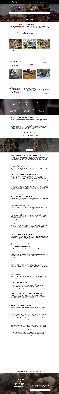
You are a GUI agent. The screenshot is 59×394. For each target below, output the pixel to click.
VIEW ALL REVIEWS (29, 149)
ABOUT (43, 2)
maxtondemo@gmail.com (19, 333)
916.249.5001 (16, 65)
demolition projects (19, 219)
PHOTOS (33, 2)
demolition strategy (26, 243)
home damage (42, 84)
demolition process (45, 186)
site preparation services (42, 310)
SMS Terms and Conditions (38, 371)
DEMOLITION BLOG (38, 2)
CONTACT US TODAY (40, 389)
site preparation (35, 208)
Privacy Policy (30, 371)
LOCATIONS (47, 2)
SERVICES (28, 2)
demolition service (24, 289)
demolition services (23, 26)
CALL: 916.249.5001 (30, 12)
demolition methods (34, 126)
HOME (25, 2)
